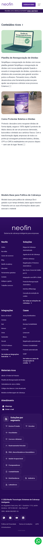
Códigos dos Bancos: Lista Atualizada (13, 388)
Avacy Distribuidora (29, 315)
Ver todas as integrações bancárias (10, 355)
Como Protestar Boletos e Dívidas (18, 119)
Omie (3, 333)
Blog (2, 260)
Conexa (3, 320)
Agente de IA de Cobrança (31, 254)
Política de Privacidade (8, 524)
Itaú (2, 324)
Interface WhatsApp (29, 289)
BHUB (24, 320)
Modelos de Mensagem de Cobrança (13, 393)
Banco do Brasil (6, 315)
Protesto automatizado (30, 350)
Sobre (3, 247)
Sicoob (3, 341)
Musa (24, 337)
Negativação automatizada (31, 341)
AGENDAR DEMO (28, 4)
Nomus (3, 328)
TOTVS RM (4, 350)
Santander (4, 337)
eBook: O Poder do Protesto (10, 375)
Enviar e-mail (9, 409)
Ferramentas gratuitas (8, 273)
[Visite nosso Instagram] (10, 517)
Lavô (24, 328)
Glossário (4, 268)
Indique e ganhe (6, 281)
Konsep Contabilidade (30, 324)
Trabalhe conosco (7, 285)
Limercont (26, 333)
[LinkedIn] (23, 517)
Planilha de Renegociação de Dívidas (19, 57)
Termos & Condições (25, 524)
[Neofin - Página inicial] (21, 227)
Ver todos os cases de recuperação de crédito (31, 361)
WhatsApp (8, 406)
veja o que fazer (32, 11)
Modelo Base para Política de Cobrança (21, 195)
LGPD (37, 524)
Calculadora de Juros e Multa (10, 384)
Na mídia (4, 251)
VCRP (25, 354)
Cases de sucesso (7, 256)
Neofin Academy (6, 264)
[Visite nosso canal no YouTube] (16, 517)
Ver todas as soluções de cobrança (32, 302)
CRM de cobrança (28, 259)
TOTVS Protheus (6, 345)
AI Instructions (6, 527)
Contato (3, 277)
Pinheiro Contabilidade (30, 345)
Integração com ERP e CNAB (32, 277)
